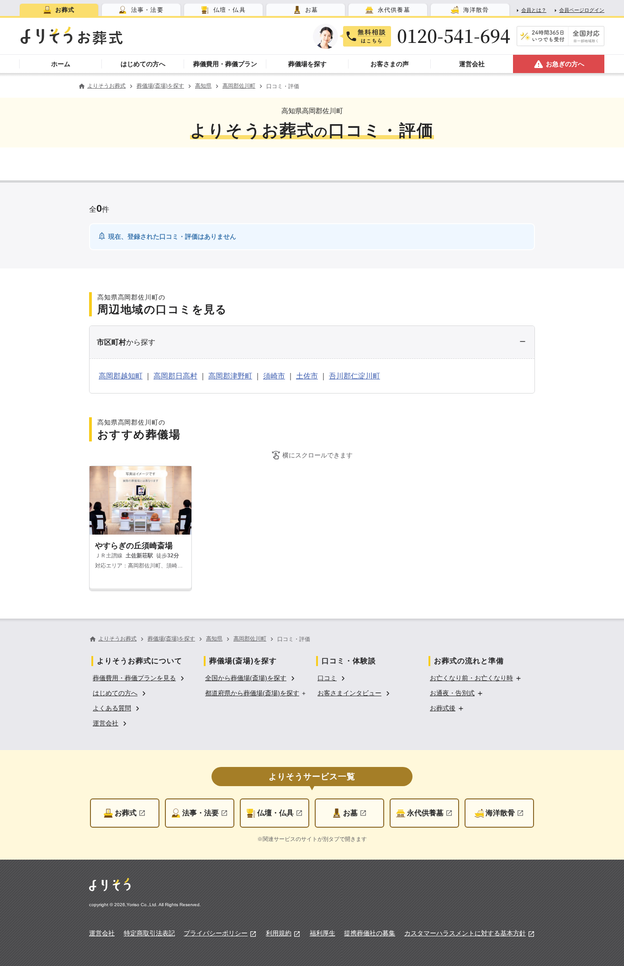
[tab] (59, 10)
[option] (140, 677)
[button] (312, 342)
